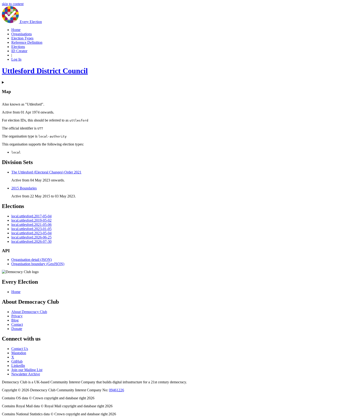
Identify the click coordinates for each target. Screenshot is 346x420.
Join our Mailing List (26, 370)
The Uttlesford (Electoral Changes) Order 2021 (46, 172)
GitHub (17, 361)
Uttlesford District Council (45, 71)
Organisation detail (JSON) (31, 260)
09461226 (116, 390)
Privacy (17, 316)
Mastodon (18, 353)
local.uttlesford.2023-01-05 (31, 229)
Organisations (21, 34)
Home (15, 30)
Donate (16, 329)
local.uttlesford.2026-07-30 (31, 241)
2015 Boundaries (24, 188)
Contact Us (19, 349)
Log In (16, 59)
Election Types (22, 38)
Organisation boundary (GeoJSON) (37, 264)
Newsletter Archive (25, 374)
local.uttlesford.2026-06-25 (31, 237)
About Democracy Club (29, 312)
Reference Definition (26, 42)
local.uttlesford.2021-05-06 (31, 225)
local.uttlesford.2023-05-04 (31, 233)
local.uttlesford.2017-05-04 (31, 216)
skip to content (13, 4)
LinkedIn (18, 366)
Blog (15, 320)
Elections (18, 47)
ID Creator (19, 51)
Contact (17, 324)
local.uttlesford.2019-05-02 (31, 220)
